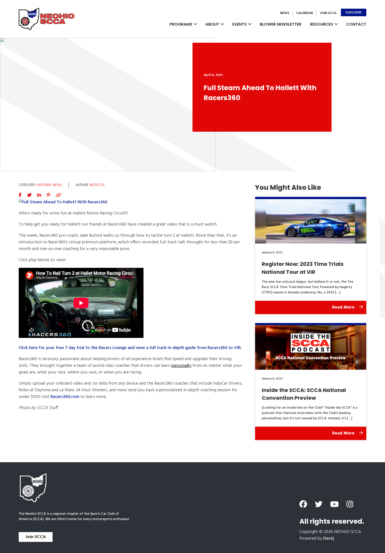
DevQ (328, 538)
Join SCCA (328, 13)
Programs (181, 24)
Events (239, 24)
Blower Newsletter (280, 24)
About (212, 24)
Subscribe (353, 12)
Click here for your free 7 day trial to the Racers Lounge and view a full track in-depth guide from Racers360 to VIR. (130, 347)
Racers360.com (65, 396)
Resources (321, 24)
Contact (356, 24)
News (284, 13)
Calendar (304, 13)
